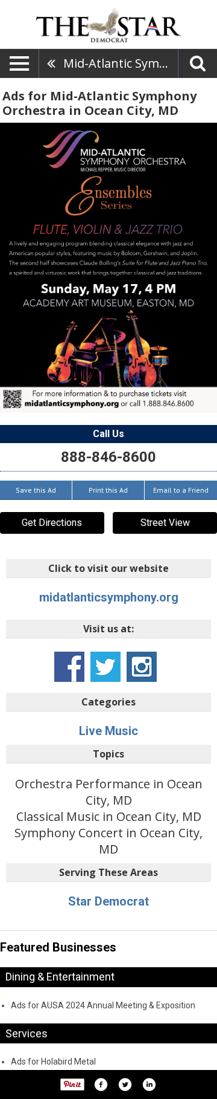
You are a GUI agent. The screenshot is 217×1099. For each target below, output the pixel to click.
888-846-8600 (108, 457)
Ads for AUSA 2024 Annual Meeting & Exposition (103, 1005)
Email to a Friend (181, 489)
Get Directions (52, 522)
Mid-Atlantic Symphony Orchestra (120, 63)
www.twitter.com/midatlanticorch (105, 667)
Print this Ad (108, 489)
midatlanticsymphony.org (108, 597)
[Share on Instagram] (149, 1084)
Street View (165, 522)
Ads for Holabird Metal (53, 1061)
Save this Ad (36, 489)
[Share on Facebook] (100, 1084)
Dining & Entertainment (60, 976)
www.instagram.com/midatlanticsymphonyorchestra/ (142, 667)
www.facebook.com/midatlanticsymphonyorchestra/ (69, 667)
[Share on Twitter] (125, 1084)
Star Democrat (108, 901)
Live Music (108, 731)
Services (26, 1033)
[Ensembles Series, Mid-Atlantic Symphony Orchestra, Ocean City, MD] (108, 268)
